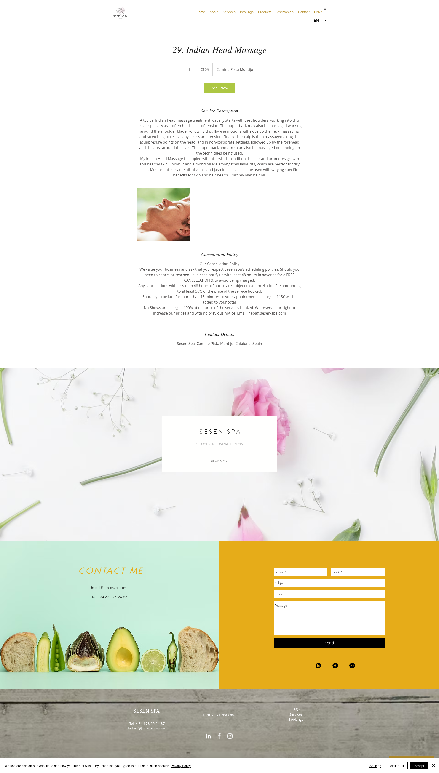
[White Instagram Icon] (229, 736)
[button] (325, 9)
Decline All (396, 765)
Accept (419, 765)
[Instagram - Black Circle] (352, 665)
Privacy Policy (181, 765)
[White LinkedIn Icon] (208, 736)
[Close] (433, 765)
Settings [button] (375, 765)
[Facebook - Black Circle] (335, 665)
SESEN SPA (147, 711)
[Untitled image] (163, 214)
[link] (219, 88)
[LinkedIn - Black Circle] (318, 665)
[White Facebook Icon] (219, 736)
